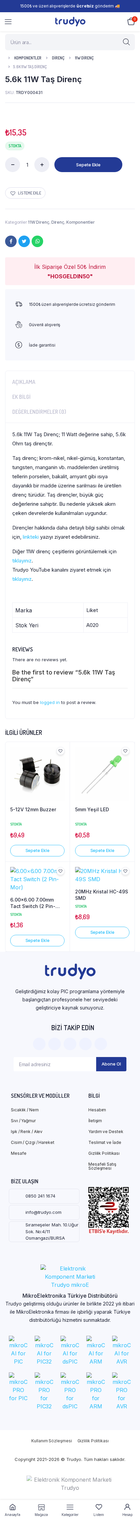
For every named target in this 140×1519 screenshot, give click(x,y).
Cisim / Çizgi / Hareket (32, 1142)
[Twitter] (24, 241)
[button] (25, 193)
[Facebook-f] (39, 1044)
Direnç (58, 57)
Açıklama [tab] (23, 381)
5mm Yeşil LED (92, 809)
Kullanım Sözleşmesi (51, 1441)
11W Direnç (84, 57)
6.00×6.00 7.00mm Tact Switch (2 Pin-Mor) (32, 903)
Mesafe (18, 1153)
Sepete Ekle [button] (37, 850)
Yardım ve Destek (105, 1131)
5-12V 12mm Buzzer (33, 809)
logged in (50, 702)
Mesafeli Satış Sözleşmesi (102, 1166)
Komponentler (27, 57)
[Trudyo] (70, 21)
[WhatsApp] (37, 241)
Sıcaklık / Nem (25, 1109)
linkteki (31, 537)
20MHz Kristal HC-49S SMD (101, 895)
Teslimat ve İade (104, 1142)
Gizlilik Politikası (104, 1153)
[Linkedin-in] (85, 1044)
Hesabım (97, 1109)
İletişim (95, 1120)
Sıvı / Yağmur (23, 1120)
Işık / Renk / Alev (26, 1131)
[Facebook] (11, 241)
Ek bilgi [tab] (21, 396)
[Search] (126, 42)
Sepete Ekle (88, 164)
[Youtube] (100, 1044)
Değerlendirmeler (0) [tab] (39, 411)
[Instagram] (70, 1044)
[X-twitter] (54, 1044)
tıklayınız (22, 560)
